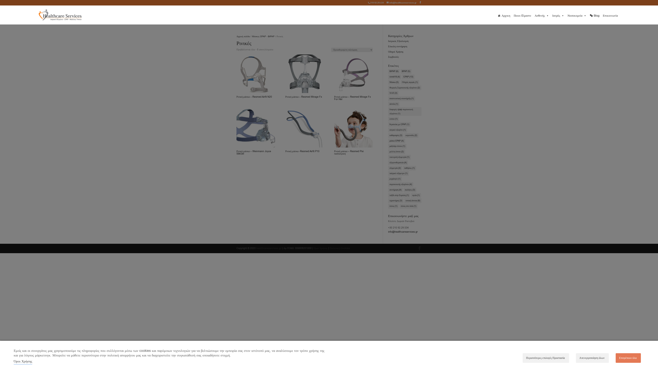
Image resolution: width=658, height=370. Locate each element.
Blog (596, 16)
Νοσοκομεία (575, 16)
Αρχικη (506, 16)
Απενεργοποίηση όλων (592, 358)
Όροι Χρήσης (23, 361)
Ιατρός (556, 16)
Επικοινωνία (610, 16)
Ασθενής (540, 16)
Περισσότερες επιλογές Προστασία (545, 358)
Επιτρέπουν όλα (628, 358)
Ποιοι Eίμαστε (522, 16)
